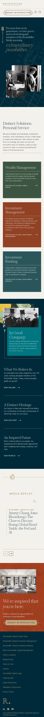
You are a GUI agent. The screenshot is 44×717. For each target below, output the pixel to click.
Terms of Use (8, 664)
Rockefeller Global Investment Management (20, 641)
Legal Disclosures (10, 682)
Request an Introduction (18, 13)
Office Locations (9, 655)
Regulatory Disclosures (12, 687)
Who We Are (17, 55)
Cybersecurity (8, 678)
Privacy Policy (8, 692)
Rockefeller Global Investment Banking (18, 646)
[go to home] (12, 4)
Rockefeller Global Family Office (15, 636)
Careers (6, 669)
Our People (9, 456)
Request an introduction (21, 623)
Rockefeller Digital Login (12, 673)
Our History (10, 420)
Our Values (10, 387)
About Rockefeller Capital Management (18, 650)
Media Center (8, 659)
